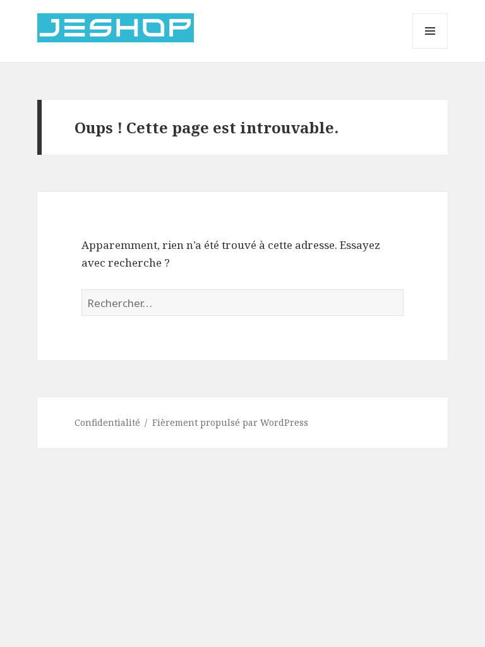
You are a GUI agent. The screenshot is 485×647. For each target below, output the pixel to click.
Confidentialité (107, 422)
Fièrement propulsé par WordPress (230, 422)
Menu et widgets (430, 48)
